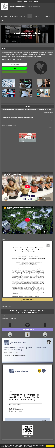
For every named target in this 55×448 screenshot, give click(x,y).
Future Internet (5, 318)
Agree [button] (50, 445)
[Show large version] (27, 137)
